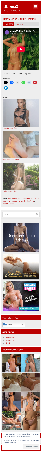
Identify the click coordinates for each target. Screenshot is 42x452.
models (29, 198)
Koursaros (10, 340)
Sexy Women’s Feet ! (11, 160)
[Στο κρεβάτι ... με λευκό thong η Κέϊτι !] (11, 382)
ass (9, 198)
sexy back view (13, 201)
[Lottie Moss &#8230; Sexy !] (21, 176)
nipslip (35, 198)
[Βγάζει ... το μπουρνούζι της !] (11, 363)
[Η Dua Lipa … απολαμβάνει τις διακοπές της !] (11, 420)
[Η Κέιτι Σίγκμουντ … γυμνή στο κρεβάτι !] (30, 382)
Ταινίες (9, 343)
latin (23, 198)
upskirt (6, 203)
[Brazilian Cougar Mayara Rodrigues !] (30, 363)
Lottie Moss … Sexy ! (10, 191)
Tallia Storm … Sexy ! (10, 128)
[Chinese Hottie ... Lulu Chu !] (30, 420)
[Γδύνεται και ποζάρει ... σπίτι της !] (30, 401)
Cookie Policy (11, 442)
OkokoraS (11, 6)
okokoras (19, 24)
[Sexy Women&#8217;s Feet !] (21, 144)
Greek (10, 324)
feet (19, 198)
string (31, 201)
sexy (5, 201)
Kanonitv (10, 337)
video (12, 203)
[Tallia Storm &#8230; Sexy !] (21, 113)
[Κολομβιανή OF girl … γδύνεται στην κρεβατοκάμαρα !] (11, 401)
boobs (14, 198)
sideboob (24, 201)
